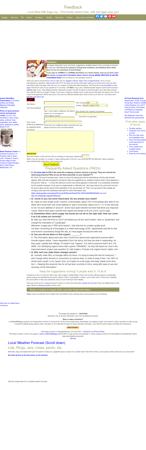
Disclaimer (87, 331)
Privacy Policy (99, 331)
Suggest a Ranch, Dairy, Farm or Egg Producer (83, 81)
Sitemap (73, 338)
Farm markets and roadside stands (135, 147)
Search (29, 17)
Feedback (39, 17)
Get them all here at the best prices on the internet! (28, 355)
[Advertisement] (73, 42)
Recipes (70, 17)
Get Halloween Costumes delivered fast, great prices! (134, 116)
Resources (59, 17)
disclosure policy (44, 285)
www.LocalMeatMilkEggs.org (50, 334)
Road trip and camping (137, 153)
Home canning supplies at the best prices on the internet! (137, 142)
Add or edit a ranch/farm (85, 17)
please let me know (89, 283)
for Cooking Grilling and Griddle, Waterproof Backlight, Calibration (9, 102)
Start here (14, 17)
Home (4, 17)
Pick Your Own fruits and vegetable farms (136, 136)
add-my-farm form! (53, 83)
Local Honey (133, 151)
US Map (49, 17)
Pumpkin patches (135, 128)
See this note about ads (35, 97)
